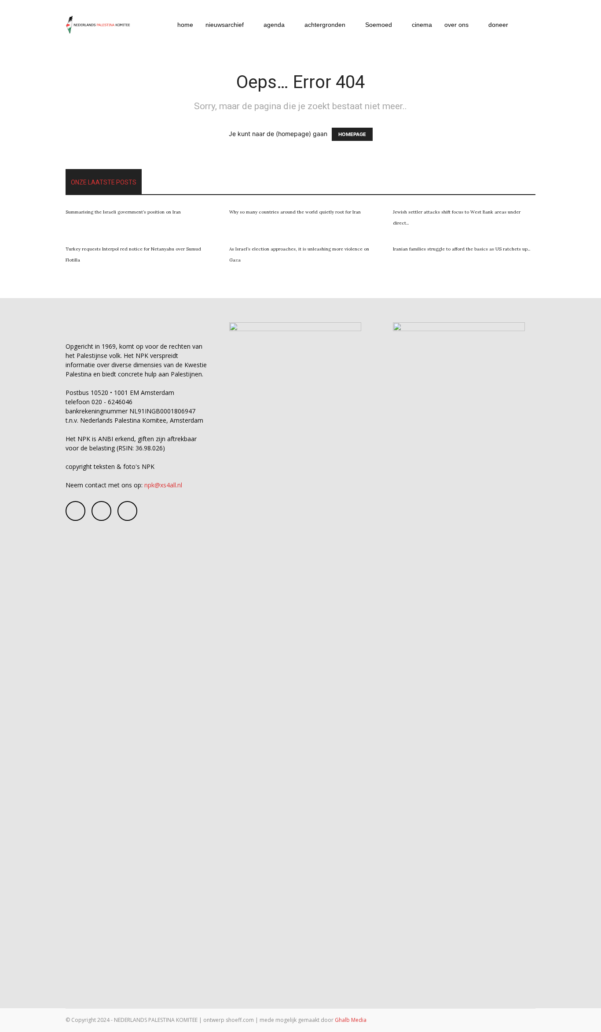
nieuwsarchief (224, 24)
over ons (456, 24)
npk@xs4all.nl (163, 485)
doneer (498, 24)
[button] (524, 25)
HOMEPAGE (352, 134)
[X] (127, 511)
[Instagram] (101, 511)
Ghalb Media (350, 1020)
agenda (274, 24)
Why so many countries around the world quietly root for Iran (295, 212)
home (185, 24)
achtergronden (324, 24)
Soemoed (378, 24)
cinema (422, 24)
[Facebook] (75, 511)
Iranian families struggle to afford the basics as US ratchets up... (461, 249)
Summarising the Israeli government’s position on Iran (123, 212)
